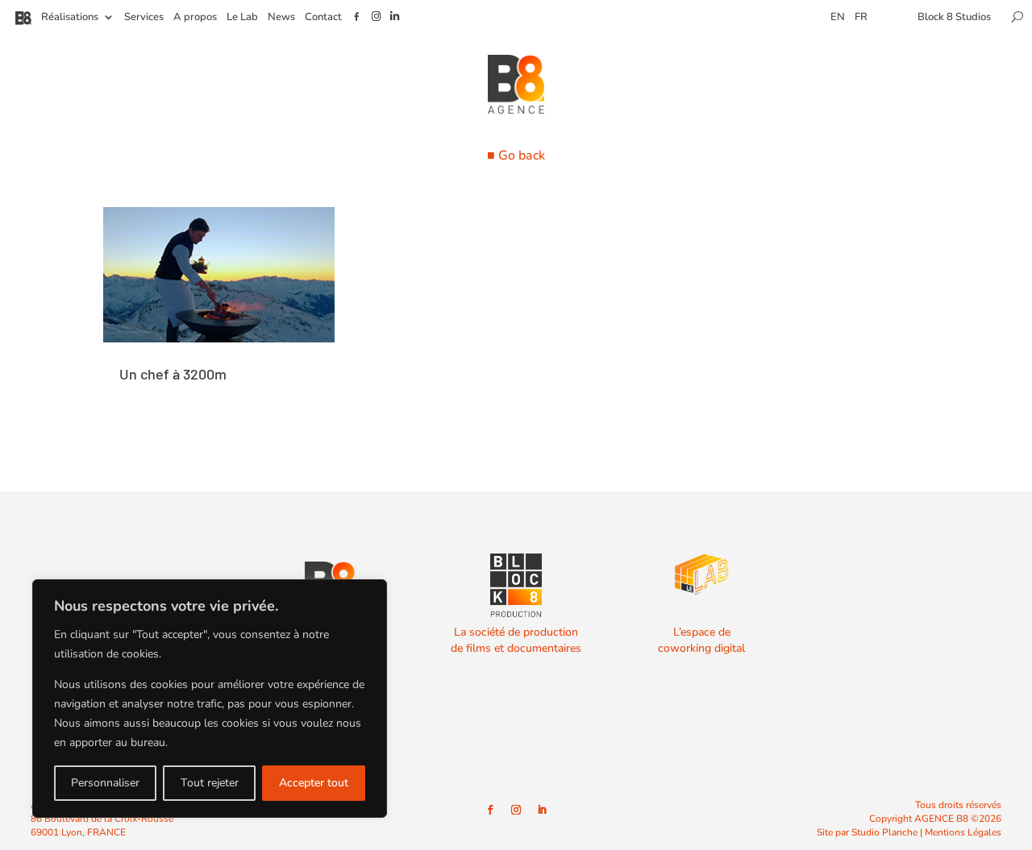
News (281, 17)
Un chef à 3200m (173, 374)
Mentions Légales (963, 832)
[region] (209, 698)
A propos (195, 17)
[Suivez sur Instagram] (516, 809)
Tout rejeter (210, 782)
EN (837, 17)
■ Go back (516, 155)
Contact (323, 17)
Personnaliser (105, 782)
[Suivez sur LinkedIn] (541, 809)
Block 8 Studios (954, 17)
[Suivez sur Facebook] (490, 809)
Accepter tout (313, 782)
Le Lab (242, 17)
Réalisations (69, 17)
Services (144, 17)
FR (861, 17)
